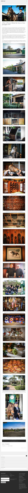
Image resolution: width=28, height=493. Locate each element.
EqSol (13, 479)
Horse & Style (4, 25)
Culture (6, 25)
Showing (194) (3, 462)
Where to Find (12, 475)
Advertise (11, 474)
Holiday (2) (2, 459)
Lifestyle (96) (3, 461)
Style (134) (2, 464)
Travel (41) (2, 465)
